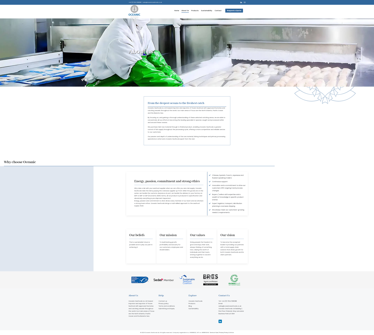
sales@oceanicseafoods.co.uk (152, 2)
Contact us (163, 301)
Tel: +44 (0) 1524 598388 (228, 301)
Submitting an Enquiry (167, 309)
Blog (190, 306)
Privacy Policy (223, 332)
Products (192, 303)
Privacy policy (163, 303)
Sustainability (193, 309)
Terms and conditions (167, 306)
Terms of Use (214, 332)
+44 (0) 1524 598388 (135, 2)
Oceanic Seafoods (195, 301)
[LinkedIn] (220, 321)
